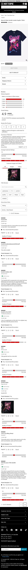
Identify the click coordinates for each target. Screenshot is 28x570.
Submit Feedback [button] (12, 541)
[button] (2, 4)
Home (2, 15)
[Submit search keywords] (2, 7)
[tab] (14, 43)
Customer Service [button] (6, 511)
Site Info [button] (3, 522)
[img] (2, 530)
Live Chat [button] (15, 534)
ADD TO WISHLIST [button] (14, 72)
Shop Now (18, 1)
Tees (6, 15)
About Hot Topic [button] (5, 518)
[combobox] (14, 7)
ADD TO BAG (14, 68)
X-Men (2, 17)
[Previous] (1, 1)
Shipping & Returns (6, 81)
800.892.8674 (24, 565)
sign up (24, 549)
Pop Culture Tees (10, 15)
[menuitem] (26, 4)
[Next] (26, 1)
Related (4, 84)
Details (4, 77)
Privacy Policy (5, 556)
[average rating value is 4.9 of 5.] (4, 22)
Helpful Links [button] (4, 514)
